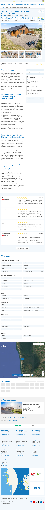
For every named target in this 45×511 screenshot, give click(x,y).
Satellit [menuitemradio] (41, 344)
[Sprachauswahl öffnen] (14, 1)
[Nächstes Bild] (40, 36)
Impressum (18, 502)
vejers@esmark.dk (35, 444)
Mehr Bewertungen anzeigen (22, 248)
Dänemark (13, 4)
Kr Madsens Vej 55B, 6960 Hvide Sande (21, 417)
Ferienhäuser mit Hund (21, 4)
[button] (22, 359)
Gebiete (8, 417)
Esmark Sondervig (4, 430)
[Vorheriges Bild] (3, 36)
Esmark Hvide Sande (36, 430)
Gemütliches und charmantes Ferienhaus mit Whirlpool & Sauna (20, 7)
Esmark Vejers (34, 440)
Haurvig (17, 15)
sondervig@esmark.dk (5, 434)
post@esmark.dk (4, 463)
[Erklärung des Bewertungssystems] (4, 15)
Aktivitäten (32, 4)
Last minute (37, 4)
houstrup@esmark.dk (4, 444)
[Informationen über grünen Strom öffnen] (42, 19)
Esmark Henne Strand (20, 440)
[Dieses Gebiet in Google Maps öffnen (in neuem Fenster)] (2, 377)
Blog (42, 4)
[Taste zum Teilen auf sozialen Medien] (39, 11)
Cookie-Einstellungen (6, 503)
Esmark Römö (34, 449)
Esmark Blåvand (4, 449)
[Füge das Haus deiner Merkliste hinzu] (42, 11)
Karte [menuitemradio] (36, 344)
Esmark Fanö (18, 449)
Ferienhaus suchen (5, 4)
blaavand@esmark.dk (4, 453)
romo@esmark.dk (35, 453)
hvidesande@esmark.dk (36, 434)
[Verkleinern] (43, 375)
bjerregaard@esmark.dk (30, 412)
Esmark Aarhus (4, 459)
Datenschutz (23, 502)
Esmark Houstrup (4, 440)
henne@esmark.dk (19, 444)
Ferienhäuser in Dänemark (12, 420)
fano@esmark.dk (19, 453)
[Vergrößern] (43, 372)
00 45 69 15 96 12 (29, 410)
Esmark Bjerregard (31, 80)
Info (28, 4)
